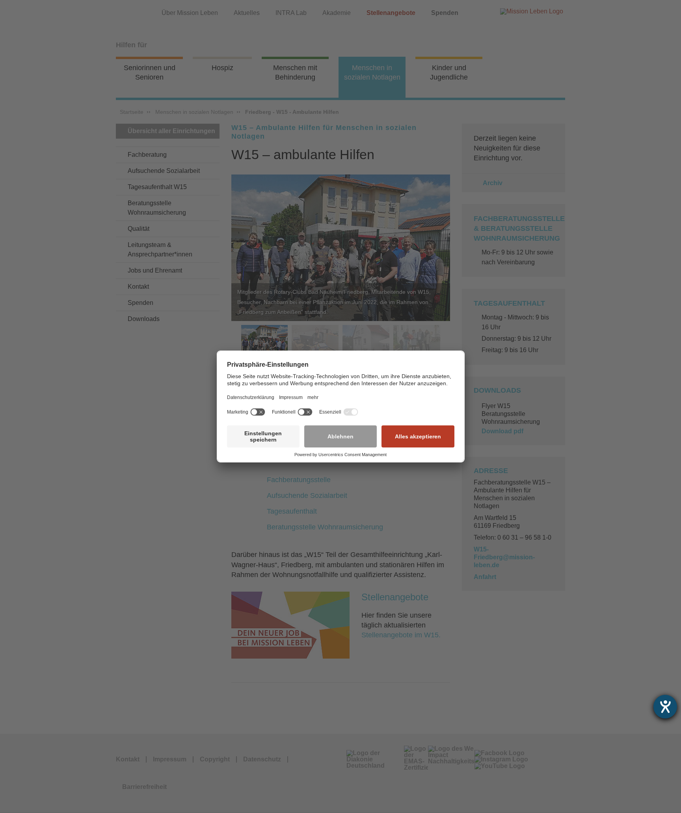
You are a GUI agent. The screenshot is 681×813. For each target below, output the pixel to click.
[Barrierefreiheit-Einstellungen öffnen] (665, 706)
